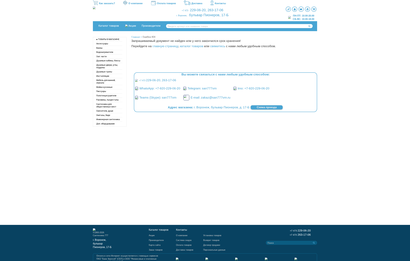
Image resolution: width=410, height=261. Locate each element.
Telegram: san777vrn (202, 88)
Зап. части (101, 56)
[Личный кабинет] (294, 9)
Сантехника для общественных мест (106, 105)
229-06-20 (198, 10)
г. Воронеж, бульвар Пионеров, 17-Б (102, 244)
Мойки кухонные (104, 87)
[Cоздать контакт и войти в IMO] (235, 88)
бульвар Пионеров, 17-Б (209, 15)
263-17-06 (215, 10)
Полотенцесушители (106, 95)
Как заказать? (107, 3)
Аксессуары (102, 43)
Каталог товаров (108, 25)
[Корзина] (313, 9)
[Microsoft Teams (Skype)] (136, 97)
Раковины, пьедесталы (107, 100)
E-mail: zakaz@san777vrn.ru (210, 97)
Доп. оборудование (105, 123)
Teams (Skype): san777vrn (157, 97)
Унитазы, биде (103, 115)
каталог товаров (191, 46)
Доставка (196, 3)
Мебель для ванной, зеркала (105, 81)
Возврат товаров (211, 240)
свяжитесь (217, 46)
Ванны (99, 48)
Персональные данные (214, 250)
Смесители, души (104, 111)
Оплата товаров (166, 3)
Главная (135, 37)
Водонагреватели (104, 52)
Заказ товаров (156, 250)
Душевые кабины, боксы (108, 60)
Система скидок (184, 240)
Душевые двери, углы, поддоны (107, 66)
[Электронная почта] (186, 97)
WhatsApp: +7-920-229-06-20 (159, 88)
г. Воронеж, (181, 15)
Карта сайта (154, 245)
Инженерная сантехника (108, 119)
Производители (151, 25)
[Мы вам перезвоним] (288, 9)
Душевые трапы (104, 71)
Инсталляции (102, 76)
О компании (135, 3)
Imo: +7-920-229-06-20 (253, 88)
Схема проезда (267, 107)
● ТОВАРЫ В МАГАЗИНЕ (107, 39)
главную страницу (165, 46)
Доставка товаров (184, 250)
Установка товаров (212, 235)
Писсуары (101, 91)
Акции (132, 25)
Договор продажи (211, 245)
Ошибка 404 (149, 37)
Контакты (220, 3)
